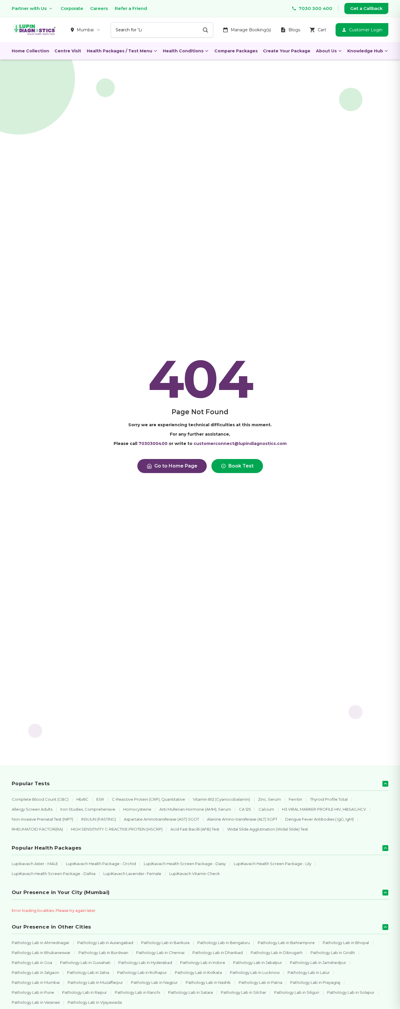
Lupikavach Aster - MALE (35, 863)
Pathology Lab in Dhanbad (217, 952)
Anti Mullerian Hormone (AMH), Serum (195, 809)
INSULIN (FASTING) (98, 819)
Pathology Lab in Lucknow (255, 972)
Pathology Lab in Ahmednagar (40, 942)
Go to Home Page (175, 466)
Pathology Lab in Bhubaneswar (41, 952)
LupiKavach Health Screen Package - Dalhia (53, 873)
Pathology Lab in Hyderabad (145, 962)
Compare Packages (236, 51)
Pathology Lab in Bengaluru (223, 942)
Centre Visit (67, 51)
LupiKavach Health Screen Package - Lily (272, 863)
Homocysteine (137, 809)
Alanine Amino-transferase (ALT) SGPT (242, 819)
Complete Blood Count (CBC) (40, 799)
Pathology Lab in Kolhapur (142, 972)
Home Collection (30, 51)
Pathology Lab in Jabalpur (257, 962)
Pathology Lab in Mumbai (36, 982)
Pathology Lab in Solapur (351, 992)
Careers (99, 8)
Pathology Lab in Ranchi (137, 992)
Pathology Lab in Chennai (160, 952)
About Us (326, 51)
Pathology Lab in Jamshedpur (318, 962)
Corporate (72, 8)
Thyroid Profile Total (329, 799)
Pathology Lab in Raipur (84, 992)
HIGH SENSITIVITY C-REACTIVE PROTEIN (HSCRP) (117, 829)
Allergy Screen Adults (32, 809)
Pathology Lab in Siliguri (296, 992)
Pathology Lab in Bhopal (346, 942)
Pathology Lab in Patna (260, 982)
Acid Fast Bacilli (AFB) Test (194, 829)
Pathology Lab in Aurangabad (105, 942)
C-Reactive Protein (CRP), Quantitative (148, 799)
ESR (100, 799)
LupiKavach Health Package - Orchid (101, 863)
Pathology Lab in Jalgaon (35, 972)
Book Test (241, 466)
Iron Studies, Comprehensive (87, 809)
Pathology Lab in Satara (190, 992)
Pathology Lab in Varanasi (36, 1002)
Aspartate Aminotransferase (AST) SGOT (161, 819)
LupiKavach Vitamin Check (194, 873)
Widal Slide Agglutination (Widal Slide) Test (267, 829)
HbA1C (82, 799)
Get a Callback (366, 8)
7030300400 (153, 443)
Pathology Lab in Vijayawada (95, 1002)
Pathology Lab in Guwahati (85, 962)
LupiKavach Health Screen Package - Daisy (185, 863)
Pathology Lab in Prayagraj (315, 982)
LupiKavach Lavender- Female (132, 873)
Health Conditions (183, 51)
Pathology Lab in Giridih (332, 952)
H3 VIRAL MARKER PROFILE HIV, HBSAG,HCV (324, 809)
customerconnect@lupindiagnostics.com (240, 443)
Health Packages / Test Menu (119, 51)
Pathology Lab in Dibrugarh (276, 952)
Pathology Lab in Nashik (208, 982)
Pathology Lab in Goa (32, 962)
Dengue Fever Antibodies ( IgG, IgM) (319, 819)
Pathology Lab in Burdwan (103, 952)
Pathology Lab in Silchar (243, 992)
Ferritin (295, 799)
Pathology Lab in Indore (202, 962)
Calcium (266, 809)
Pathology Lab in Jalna (88, 972)
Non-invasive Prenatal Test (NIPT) (42, 819)
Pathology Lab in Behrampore (286, 942)
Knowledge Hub (365, 51)
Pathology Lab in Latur (309, 972)
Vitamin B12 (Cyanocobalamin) (221, 799)
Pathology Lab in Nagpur (154, 982)
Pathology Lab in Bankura (165, 942)
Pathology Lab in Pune (33, 992)
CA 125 (245, 809)
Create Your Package (286, 51)
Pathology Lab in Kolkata (198, 972)
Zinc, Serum (269, 799)
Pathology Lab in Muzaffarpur (95, 982)
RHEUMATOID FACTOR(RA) (37, 829)
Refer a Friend (131, 8)
